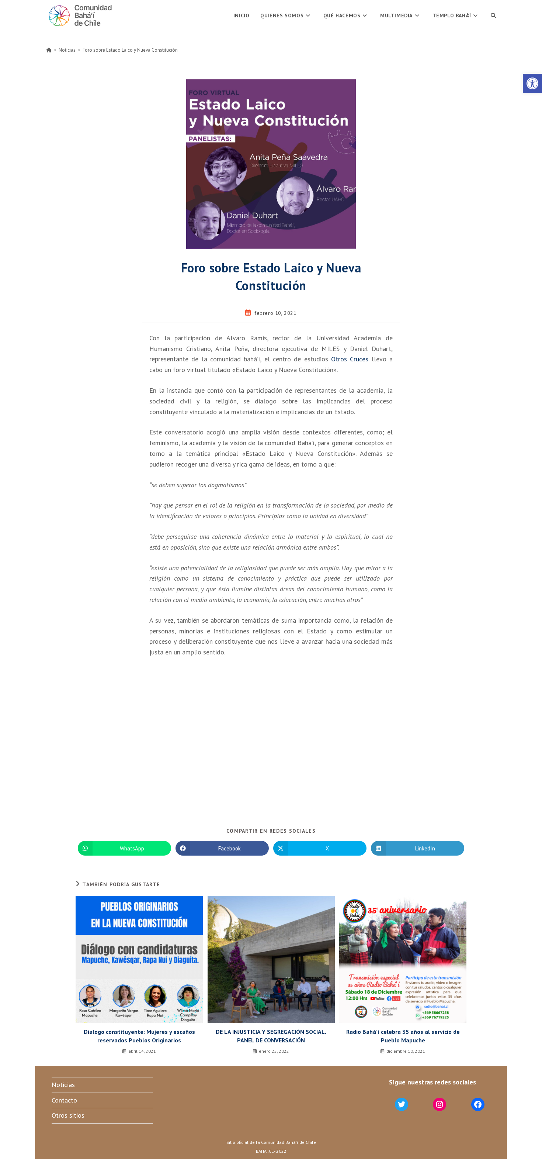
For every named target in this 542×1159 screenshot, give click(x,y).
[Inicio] (49, 50)
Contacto (64, 1100)
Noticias (63, 1084)
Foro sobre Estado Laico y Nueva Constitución (130, 50)
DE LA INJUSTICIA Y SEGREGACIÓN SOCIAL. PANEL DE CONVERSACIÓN (271, 1035)
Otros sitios (68, 1115)
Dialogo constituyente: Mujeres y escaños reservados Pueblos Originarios (139, 1035)
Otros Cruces (349, 359)
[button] (532, 83)
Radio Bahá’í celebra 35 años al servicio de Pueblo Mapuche (403, 1035)
